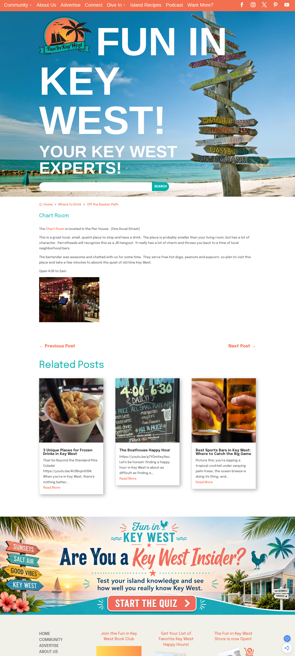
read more (51, 487)
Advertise (70, 6)
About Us (46, 6)
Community (16, 6)
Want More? (200, 6)
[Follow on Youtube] (287, 5)
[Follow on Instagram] (253, 5)
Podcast (174, 6)
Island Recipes (145, 6)
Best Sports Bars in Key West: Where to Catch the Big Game (223, 452)
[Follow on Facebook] (242, 5)
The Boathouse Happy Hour (144, 450)
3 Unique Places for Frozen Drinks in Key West (68, 452)
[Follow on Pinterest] (275, 5)
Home (44, 634)
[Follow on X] (264, 5)
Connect (94, 6)
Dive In (114, 6)
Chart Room (55, 229)
